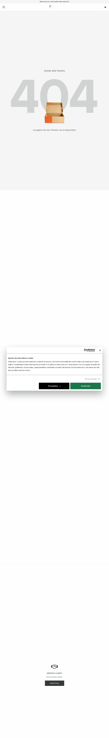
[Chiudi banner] (100, 350)
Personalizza (53, 386)
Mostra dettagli (91, 379)
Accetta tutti (85, 386)
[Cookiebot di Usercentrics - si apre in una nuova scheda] (85, 350)
